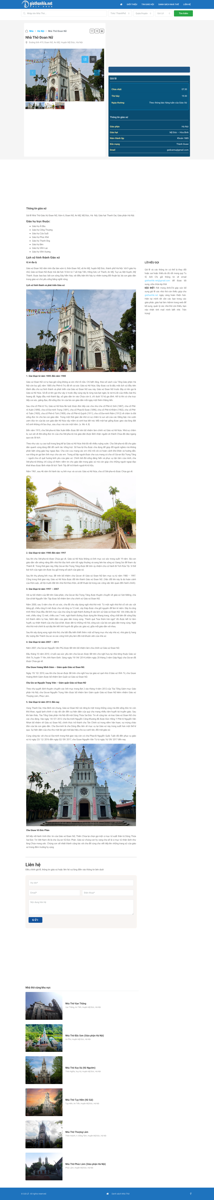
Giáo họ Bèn (37, 244)
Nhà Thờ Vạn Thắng (75, 1003)
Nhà (31, 31)
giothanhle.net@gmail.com (157, 280)
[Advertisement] (149, 43)
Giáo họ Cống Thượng (42, 230)
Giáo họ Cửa (38, 233)
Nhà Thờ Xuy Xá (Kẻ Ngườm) (80, 1067)
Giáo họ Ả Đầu (38, 226)
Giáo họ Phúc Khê (40, 237)
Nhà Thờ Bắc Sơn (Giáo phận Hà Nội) (84, 1035)
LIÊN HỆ (187, 4)
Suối (46, 233)
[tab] (85, 59)
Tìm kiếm (183, 13)
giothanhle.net (151, 295)
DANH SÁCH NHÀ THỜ (168, 4)
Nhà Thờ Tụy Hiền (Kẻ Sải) (79, 1099)
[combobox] (120, 13)
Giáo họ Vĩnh (38, 248)
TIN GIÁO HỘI (148, 4)
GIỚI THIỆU (132, 4)
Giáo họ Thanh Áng (41, 241)
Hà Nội (40, 31)
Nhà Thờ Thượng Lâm (76, 1132)
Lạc (46, 248)
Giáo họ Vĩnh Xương (41, 251)
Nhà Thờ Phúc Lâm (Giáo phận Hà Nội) (85, 1164)
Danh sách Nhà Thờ (120, 1194)
